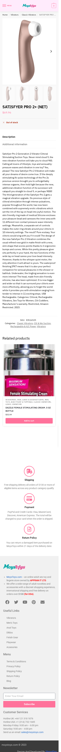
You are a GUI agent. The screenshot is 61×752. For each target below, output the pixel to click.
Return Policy (13, 676)
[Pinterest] (34, 602)
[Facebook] (7, 602)
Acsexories (11, 400)
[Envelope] (42, 602)
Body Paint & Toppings (22, 402)
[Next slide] (51, 51)
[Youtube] (25, 602)
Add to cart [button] (29, 420)
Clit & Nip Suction (42, 323)
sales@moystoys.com (32, 732)
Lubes (8, 404)
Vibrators (15, 14)
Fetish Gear (12, 637)
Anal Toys (11, 627)
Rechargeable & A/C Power (23, 326)
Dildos (10, 632)
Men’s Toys (12, 622)
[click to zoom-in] (29, 51)
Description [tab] (8, 136)
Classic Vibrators (29, 14)
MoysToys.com (14, 577)
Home (5, 14)
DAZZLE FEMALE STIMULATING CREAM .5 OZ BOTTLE (28, 409)
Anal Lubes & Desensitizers (30, 400)
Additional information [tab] (14, 144)
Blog (9, 681)
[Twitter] (16, 602)
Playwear (11, 642)
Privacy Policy (13, 666)
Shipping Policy (14, 671)
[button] (53, 5)
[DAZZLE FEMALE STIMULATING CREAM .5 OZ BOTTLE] (29, 370)
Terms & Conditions (16, 661)
